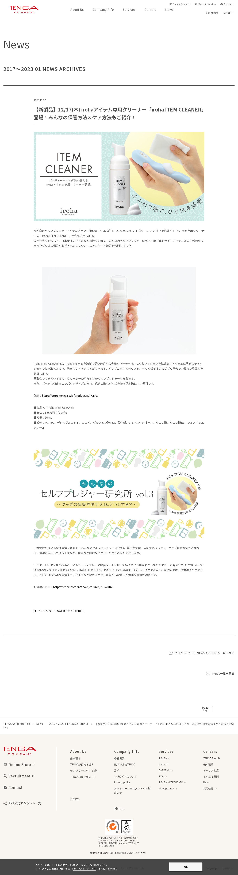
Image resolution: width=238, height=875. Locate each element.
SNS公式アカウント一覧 (25, 803)
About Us (77, 9)
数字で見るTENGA (125, 764)
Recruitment (205, 4)
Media (119, 808)
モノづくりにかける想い (84, 770)
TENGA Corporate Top (16, 723)
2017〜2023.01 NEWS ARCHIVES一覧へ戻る (205, 653)
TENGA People (212, 758)
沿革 (117, 770)
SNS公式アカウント (125, 776)
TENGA (163, 758)
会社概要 (119, 758)
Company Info (103, 9)
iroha (162, 764)
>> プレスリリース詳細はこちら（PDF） (59, 611)
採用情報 (208, 788)
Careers (150, 9)
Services (129, 9)
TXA (161, 776)
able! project (166, 788)
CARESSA (164, 770)
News (169, 9)
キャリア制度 (211, 770)
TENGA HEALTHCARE (171, 782)
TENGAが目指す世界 (82, 764)
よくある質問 (211, 776)
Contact (229, 4)
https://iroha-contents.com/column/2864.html (83, 587)
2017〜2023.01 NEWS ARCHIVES (69, 723)
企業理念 (75, 758)
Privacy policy (122, 782)
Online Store (180, 4)
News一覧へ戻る (223, 673)
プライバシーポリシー (84, 869)
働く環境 (208, 764)
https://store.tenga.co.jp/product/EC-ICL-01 (70, 395)
